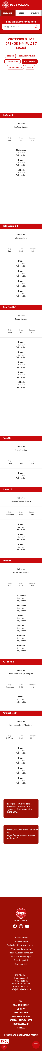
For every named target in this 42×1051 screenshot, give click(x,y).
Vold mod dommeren (21, 949)
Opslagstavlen (15, 67)
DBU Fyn (21, 1009)
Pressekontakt (21, 938)
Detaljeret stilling (27, 56)
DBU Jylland (21, 1013)
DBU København (21, 1017)
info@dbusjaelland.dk (21, 989)
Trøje (10, 138)
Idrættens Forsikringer (21, 957)
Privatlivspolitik (21, 960)
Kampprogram (12, 62)
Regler (30, 67)
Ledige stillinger (21, 942)
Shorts (21, 138)
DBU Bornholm (21, 1005)
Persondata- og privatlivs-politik (21, 1035)
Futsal (21, 1028)
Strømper (32, 138)
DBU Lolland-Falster (21, 1020)
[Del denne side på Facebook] (2, 1042)
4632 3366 (12, 812)
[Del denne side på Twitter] (6, 1042)
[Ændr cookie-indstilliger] (4, 1047)
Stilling (10, 56)
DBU (21, 1002)
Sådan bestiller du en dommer (21, 945)
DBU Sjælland (21, 1024)
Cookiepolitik (21, 964)
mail (20, 810)
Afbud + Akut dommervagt (21, 953)
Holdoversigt (29, 62)
